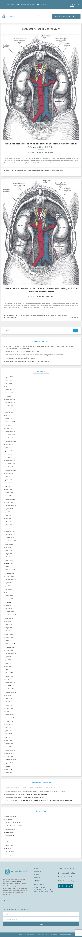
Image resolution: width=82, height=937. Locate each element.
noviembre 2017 (10, 647)
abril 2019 (8, 592)
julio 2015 (8, 727)
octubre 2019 (10, 576)
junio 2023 (9, 451)
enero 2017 (9, 679)
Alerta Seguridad (11, 816)
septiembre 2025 (11, 409)
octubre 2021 (10, 502)
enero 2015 (9, 747)
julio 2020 (8, 547)
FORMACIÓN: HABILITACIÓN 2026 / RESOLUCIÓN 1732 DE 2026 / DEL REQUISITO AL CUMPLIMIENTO (34, 355)
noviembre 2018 (10, 608)
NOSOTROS (37, 872)
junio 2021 (9, 515)
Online (8, 171)
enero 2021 (9, 528)
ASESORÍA (37, 881)
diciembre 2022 (10, 460)
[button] (72, 5)
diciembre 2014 (10, 750)
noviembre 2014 (10, 753)
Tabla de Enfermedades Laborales (37, 794)
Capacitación (9, 819)
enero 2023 (9, 457)
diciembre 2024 (10, 422)
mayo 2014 (9, 772)
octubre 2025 (10, 406)
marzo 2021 (9, 525)
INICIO (36, 869)
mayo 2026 (9, 383)
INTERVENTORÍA (39, 884)
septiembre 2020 (11, 541)
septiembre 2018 (11, 615)
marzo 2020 (9, 560)
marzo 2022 (9, 489)
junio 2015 (9, 731)
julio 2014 (8, 766)
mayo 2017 (9, 666)
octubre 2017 (10, 650)
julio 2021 (8, 512)
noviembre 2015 (10, 718)
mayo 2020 (9, 554)
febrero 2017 (9, 676)
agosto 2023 (9, 444)
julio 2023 (8, 447)
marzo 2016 (9, 705)
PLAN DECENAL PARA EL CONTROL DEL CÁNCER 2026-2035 (22, 352)
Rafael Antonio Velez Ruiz (13, 801)
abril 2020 (8, 557)
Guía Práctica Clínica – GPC (14, 826)
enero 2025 (9, 418)
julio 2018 (8, 621)
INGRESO (36, 875)
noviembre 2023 (10, 435)
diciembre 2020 (10, 531)
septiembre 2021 (11, 505)
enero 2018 (9, 641)
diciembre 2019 (10, 570)
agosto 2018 (9, 618)
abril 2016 (8, 702)
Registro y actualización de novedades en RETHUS (32, 798)
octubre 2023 (10, 438)
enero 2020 (9, 567)
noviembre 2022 (10, 464)
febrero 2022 (9, 492)
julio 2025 (8, 415)
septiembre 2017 (11, 653)
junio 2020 (9, 550)
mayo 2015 (9, 734)
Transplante (59, 171)
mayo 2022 (9, 483)
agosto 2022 (9, 473)
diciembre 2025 (10, 399)
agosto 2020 (9, 544)
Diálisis (29, 171)
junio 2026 (9, 380)
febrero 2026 (9, 393)
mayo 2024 (9, 425)
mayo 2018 (9, 628)
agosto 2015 (9, 724)
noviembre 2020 (10, 534)
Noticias (8, 839)
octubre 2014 (10, 756)
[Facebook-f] (4, 901)
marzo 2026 (9, 390)
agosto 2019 (9, 583)
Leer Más (73, 173)
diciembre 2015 (10, 715)
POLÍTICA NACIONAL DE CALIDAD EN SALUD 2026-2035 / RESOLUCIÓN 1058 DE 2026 (47, 801)
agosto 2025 (9, 412)
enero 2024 (9, 428)
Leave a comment (11, 173)
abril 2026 (8, 386)
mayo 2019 (9, 589)
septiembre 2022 (11, 470)
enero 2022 (9, 496)
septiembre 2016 (11, 692)
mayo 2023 (9, 454)
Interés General (10, 829)
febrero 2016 (9, 708)
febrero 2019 (9, 599)
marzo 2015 (9, 740)
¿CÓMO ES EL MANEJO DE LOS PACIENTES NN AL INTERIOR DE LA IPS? (44, 791)
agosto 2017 (9, 657)
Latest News (9, 832)
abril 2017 (8, 670)
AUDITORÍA (37, 878)
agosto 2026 (9, 377)
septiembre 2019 (11, 579)
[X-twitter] (8, 901)
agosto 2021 (9, 509)
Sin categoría (10, 315)
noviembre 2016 (10, 686)
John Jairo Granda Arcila (46, 152)
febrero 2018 (9, 637)
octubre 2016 (10, 689)
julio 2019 (8, 586)
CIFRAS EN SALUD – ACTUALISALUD (16, 823)
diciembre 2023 (10, 431)
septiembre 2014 (11, 760)
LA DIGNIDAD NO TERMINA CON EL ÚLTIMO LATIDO (20, 358)
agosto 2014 (9, 763)
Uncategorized (10, 855)
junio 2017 (9, 663)
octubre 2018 (10, 612)
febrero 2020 (9, 563)
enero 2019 (9, 602)
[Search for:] (41, 331)
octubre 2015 (10, 721)
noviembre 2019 (10, 573)
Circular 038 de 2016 (20, 171)
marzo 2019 (9, 595)
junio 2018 (9, 624)
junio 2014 (9, 769)
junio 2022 (9, 480)
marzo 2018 (9, 634)
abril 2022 (8, 486)
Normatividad (10, 835)
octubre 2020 (10, 538)
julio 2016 (8, 695)
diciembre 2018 (10, 605)
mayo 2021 (9, 518)
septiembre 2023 (11, 441)
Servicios (8, 848)
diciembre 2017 (10, 644)
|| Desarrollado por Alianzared (60, 934)
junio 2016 (9, 698)
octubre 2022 (10, 467)
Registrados (9, 845)
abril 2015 (8, 737)
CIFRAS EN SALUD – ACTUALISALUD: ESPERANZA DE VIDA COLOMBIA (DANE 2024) (43, 889)
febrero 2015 (9, 744)
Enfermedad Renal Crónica (46, 171)
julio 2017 (8, 660)
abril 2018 (8, 631)
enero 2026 (9, 396)
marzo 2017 (9, 673)
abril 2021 (8, 521)
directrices (35, 171)
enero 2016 (9, 711)
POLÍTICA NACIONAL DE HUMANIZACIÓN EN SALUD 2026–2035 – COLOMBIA (27, 361)
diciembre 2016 (10, 682)
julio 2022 (8, 476)
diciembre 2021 (10, 499)
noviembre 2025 (10, 402)
